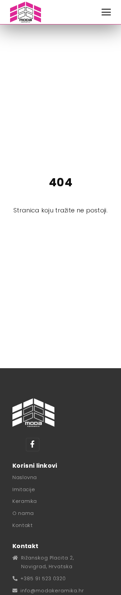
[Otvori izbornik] (106, 12)
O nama (23, 513)
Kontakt (22, 525)
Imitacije (23, 489)
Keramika (24, 501)
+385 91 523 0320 (43, 578)
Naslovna (24, 477)
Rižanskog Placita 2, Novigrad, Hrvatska (47, 562)
